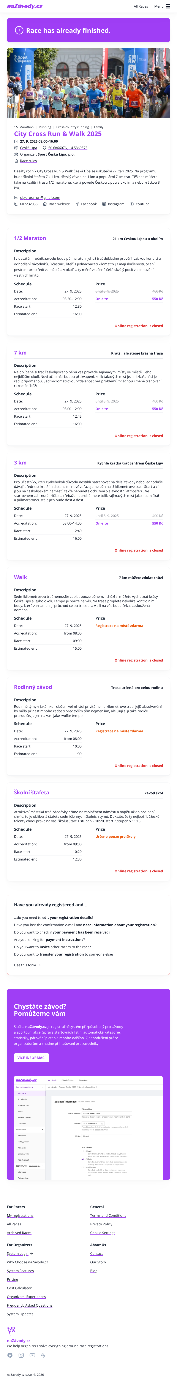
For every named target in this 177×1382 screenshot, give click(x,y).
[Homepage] (25, 6)
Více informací (31, 1057)
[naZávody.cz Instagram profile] (21, 1355)
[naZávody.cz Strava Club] (43, 1355)
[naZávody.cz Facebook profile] (10, 1355)
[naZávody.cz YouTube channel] (32, 1355)
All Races (141, 6)
